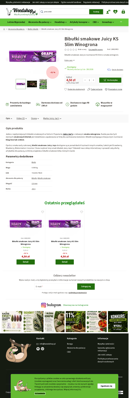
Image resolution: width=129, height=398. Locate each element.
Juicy (33, 189)
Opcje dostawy (116, 69)
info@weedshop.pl (47, 343)
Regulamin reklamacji (90, 2)
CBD (68, 351)
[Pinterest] (43, 350)
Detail (24, 261)
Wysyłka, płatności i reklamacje (17, 2)
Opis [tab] (7, 118)
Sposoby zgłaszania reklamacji (105, 349)
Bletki (33, 162)
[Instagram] (37, 348)
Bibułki (33, 178)
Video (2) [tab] (20, 118)
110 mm (34, 183)
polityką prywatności (77, 292)
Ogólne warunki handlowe (70, 2)
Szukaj (95, 11)
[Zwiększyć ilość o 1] (92, 80)
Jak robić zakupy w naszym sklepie (44, 2)
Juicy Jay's (67, 134)
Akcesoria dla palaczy (75, 347)
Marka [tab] (50, 118)
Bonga (69, 343)
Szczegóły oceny (95, 49)
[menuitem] (15, 22)
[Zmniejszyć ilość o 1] (84, 80)
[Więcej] (118, 22)
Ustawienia (39, 393)
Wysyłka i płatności (105, 343)
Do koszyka (111, 80)
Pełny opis (68, 60)
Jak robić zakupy (104, 354)
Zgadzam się (105, 386)
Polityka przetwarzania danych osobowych (107, 360)
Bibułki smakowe (43, 178)
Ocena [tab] (33, 118)
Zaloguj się (85, 286)
